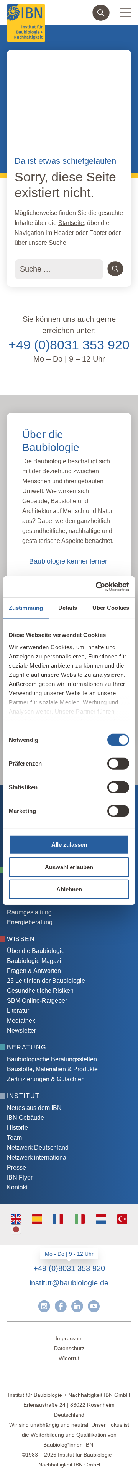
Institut (23, 1096)
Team (14, 1137)
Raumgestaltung (29, 912)
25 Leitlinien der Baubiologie (46, 981)
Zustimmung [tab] (26, 607)
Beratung (26, 1047)
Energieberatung (30, 922)
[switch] (118, 764)
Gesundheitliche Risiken (40, 990)
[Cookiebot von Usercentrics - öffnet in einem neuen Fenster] (97, 586)
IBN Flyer (20, 1177)
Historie (17, 1127)
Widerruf (69, 1358)
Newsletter (21, 1030)
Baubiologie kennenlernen (69, 561)
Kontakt (17, 1187)
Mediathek (21, 1020)
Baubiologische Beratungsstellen (52, 1059)
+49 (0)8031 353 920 (69, 344)
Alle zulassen (69, 844)
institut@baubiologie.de (69, 1283)
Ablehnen (69, 889)
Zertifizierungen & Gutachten (46, 1079)
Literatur (18, 1010)
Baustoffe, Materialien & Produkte (52, 1069)
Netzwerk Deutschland (38, 1147)
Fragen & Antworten (34, 971)
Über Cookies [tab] (110, 607)
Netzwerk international (37, 1157)
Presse (16, 1167)
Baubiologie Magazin (36, 961)
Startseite (71, 223)
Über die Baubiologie (36, 951)
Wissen (21, 939)
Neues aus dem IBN (34, 1108)
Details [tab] (67, 607)
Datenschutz (69, 1348)
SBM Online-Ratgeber (37, 1000)
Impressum (69, 1338)
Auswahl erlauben (69, 867)
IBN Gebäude (25, 1117)
